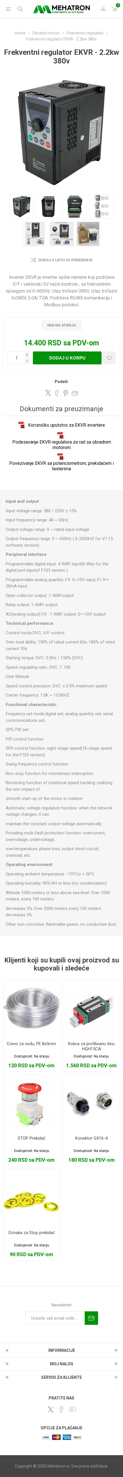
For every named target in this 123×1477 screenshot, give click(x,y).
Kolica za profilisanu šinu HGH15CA (91, 1046)
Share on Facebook (57, 393)
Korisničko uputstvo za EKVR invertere (66, 425)
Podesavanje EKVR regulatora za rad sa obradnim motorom (61, 444)
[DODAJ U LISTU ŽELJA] (109, 357)
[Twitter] (50, 1409)
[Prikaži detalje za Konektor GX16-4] (91, 1102)
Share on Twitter (48, 393)
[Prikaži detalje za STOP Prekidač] (31, 1102)
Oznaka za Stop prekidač (31, 1232)
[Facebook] (61, 1409)
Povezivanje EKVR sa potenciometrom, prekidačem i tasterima (61, 466)
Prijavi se (91, 1318)
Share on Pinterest (66, 393)
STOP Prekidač (31, 1138)
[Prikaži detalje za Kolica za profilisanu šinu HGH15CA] (91, 1008)
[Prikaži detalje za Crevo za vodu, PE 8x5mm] (31, 1008)
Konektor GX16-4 (91, 1138)
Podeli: (62, 381)
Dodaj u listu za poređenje (66, 260)
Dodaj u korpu (67, 357)
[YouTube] (72, 1409)
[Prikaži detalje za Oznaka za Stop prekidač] (31, 1197)
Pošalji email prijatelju (75, 393)
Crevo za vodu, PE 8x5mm (31, 1043)
